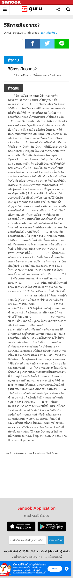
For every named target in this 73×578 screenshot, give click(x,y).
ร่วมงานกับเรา (56, 540)
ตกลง (54, 568)
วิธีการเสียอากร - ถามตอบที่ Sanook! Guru (32, 9)
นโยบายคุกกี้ (40, 573)
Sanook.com (11, 2)
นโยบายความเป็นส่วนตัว (22, 573)
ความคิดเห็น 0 (49, 32)
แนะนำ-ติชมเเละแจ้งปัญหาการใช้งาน (27, 540)
